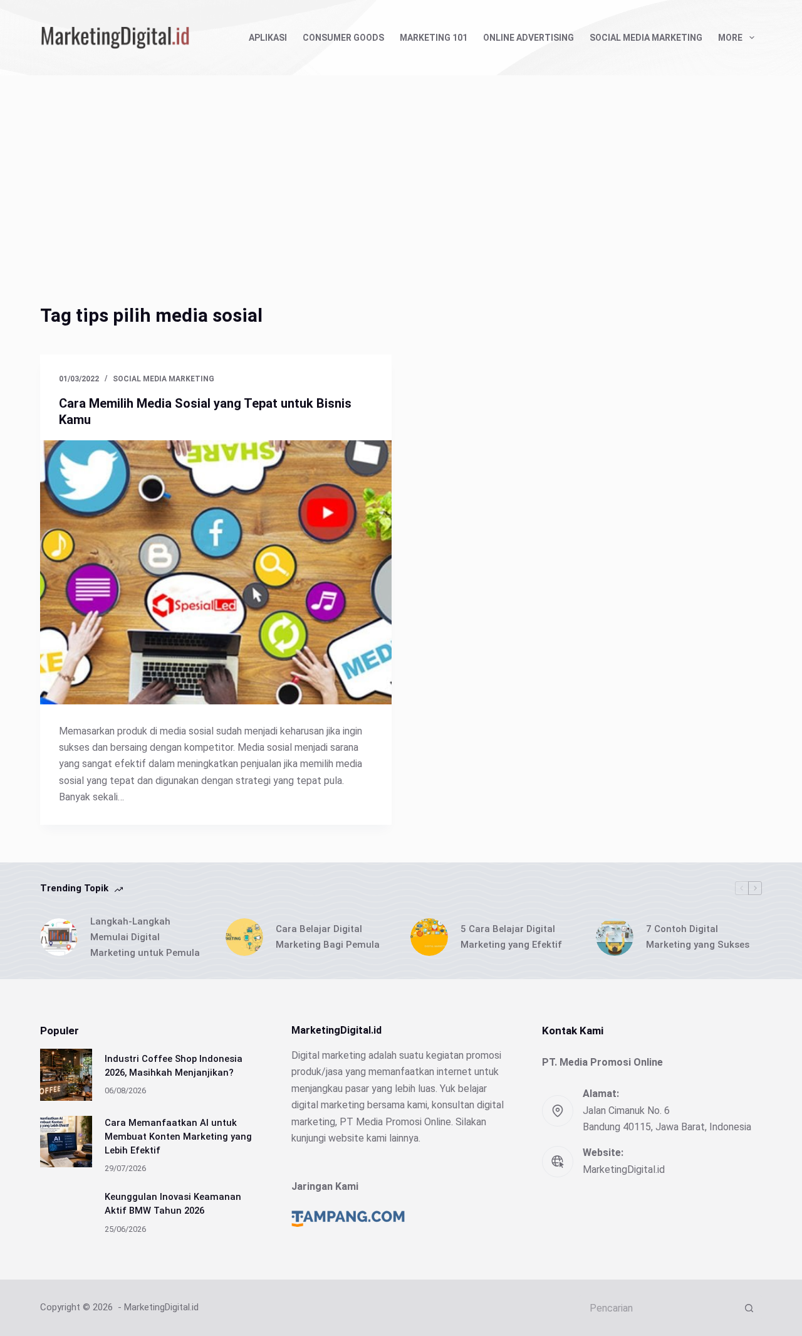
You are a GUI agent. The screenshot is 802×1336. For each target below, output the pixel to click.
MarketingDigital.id (624, 1169)
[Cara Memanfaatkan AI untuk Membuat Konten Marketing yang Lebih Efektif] (66, 1142)
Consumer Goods (343, 38)
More (730, 38)
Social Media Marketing (646, 38)
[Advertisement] (401, 169)
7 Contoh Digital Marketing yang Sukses (697, 936)
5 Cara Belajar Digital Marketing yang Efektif (511, 936)
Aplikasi (268, 38)
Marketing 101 (433, 38)
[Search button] (749, 1307)
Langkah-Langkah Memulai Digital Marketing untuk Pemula (145, 937)
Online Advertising (528, 38)
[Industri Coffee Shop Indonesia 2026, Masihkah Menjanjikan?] (66, 1075)
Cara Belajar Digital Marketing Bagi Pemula (328, 936)
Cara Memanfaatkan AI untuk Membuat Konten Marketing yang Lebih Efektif (178, 1136)
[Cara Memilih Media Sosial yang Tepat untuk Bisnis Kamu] (216, 572)
